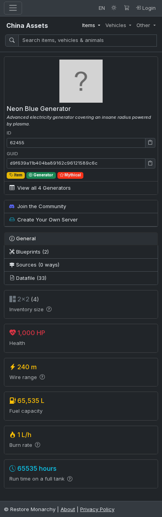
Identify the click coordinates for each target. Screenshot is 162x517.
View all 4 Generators (43, 188)
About (68, 509)
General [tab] (25, 238)
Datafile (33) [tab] (30, 278)
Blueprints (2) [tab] (32, 252)
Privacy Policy (97, 509)
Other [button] (144, 25)
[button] (150, 143)
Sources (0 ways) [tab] (37, 264)
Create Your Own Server (47, 219)
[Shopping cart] (127, 8)
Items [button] (89, 25)
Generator (43, 175)
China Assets (27, 25)
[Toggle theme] (114, 8)
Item (17, 175)
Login (148, 8)
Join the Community (41, 206)
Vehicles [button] (116, 25)
